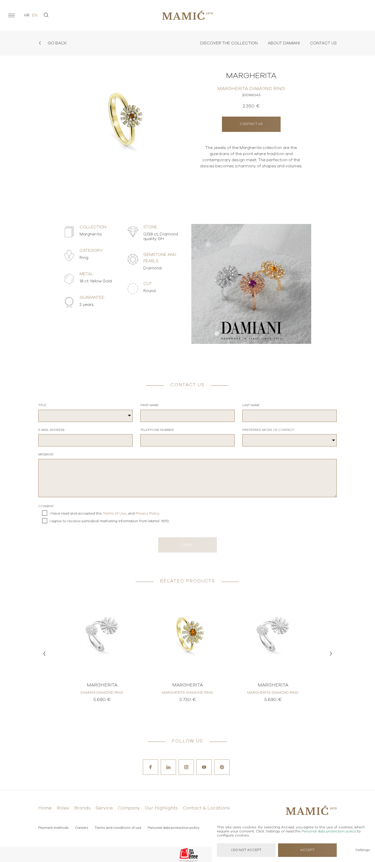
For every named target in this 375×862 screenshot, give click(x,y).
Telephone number (157, 429)
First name (149, 405)
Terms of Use (114, 513)
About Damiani (284, 43)
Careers (81, 828)
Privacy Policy (147, 513)
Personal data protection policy (173, 828)
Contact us (251, 124)
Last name (251, 405)
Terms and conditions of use (118, 828)
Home (45, 808)
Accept (307, 850)
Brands (82, 808)
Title (42, 405)
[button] (44, 653)
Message (46, 454)
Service (104, 808)
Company (129, 808)
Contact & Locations (206, 808)
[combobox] (85, 416)
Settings (362, 850)
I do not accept (246, 850)
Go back (57, 43)
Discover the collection (229, 43)
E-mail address (51, 429)
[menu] (11, 15)
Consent (46, 506)
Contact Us (323, 43)
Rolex (63, 808)
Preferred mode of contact (268, 429)
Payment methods (53, 828)
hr (27, 15)
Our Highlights (161, 808)
